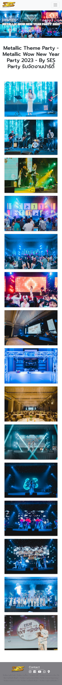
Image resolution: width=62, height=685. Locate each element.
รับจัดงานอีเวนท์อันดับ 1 (49, 680)
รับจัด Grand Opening (49, 678)
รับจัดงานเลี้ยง (22, 675)
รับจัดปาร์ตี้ (33, 675)
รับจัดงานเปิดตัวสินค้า (29, 680)
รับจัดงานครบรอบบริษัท (29, 678)
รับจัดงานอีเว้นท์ (9, 675)
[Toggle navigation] (55, 5)
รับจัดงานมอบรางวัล (48, 675)
